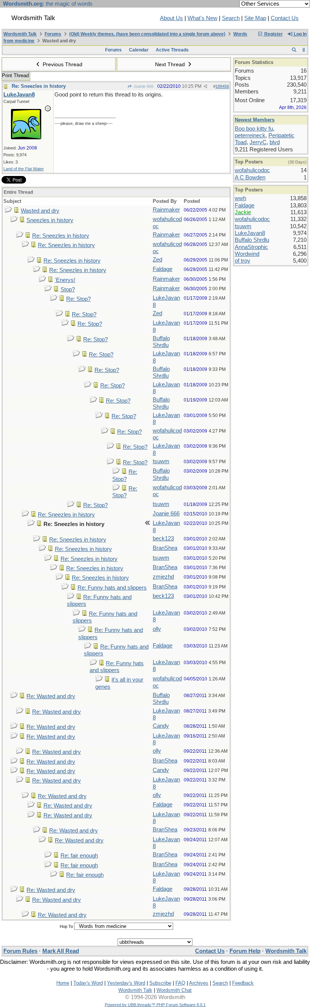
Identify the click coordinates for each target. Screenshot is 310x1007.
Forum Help (244, 951)
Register (273, 34)
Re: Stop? (78, 299)
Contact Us (285, 18)
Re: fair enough (79, 856)
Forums (53, 34)
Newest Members (254, 120)
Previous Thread (61, 64)
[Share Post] (205, 86)
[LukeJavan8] (26, 137)
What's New (202, 18)
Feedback (243, 983)
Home (62, 983)
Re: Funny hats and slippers (112, 588)
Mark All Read (60, 951)
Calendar (139, 50)
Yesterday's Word (126, 983)
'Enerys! (65, 280)
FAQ (180, 983)
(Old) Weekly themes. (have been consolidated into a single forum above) (147, 34)
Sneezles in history (49, 220)
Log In (300, 34)
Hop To (66, 926)
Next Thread (170, 64)
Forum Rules (20, 951)
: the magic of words (48, 4)
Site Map (255, 18)
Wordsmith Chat (174, 990)
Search (231, 18)
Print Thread (15, 75)
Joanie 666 (142, 86)
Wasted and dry (40, 211)
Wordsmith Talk (20, 34)
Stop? (67, 289)
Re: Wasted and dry (50, 696)
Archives (198, 983)
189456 (222, 86)
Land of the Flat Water (23, 169)
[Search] (294, 50)
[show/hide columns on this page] (303, 50)
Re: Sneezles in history (39, 86)
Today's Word (88, 983)
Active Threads (172, 50)
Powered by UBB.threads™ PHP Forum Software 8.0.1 (155, 1004)
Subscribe (160, 983)
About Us (171, 18)
